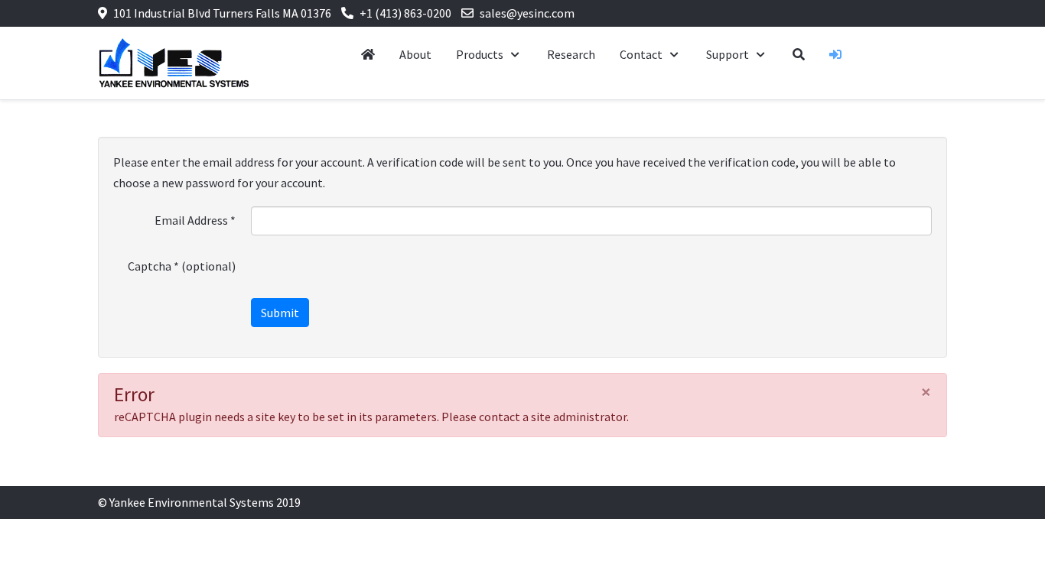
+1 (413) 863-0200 (405, 13)
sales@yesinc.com (527, 13)
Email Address (195, 220)
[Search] (798, 54)
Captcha (153, 266)
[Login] (835, 54)
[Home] (368, 54)
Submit (280, 312)
